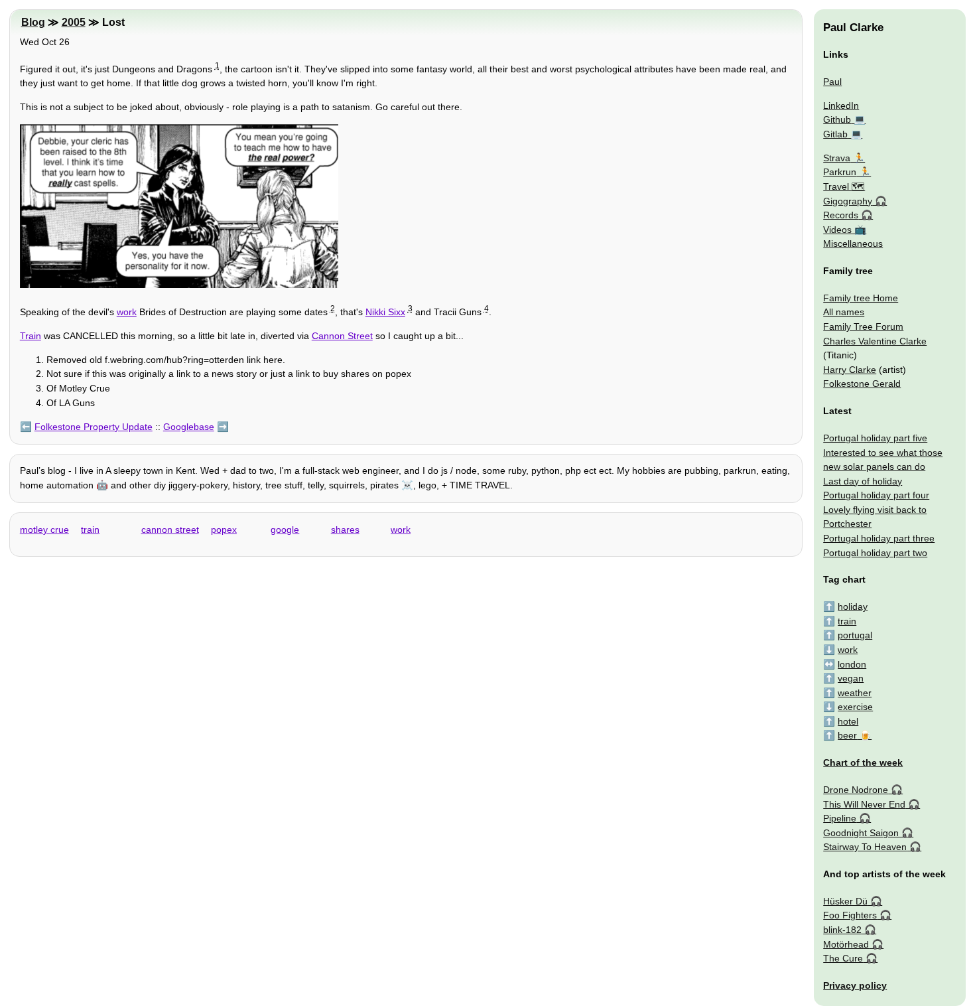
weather (855, 692)
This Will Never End (864, 804)
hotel (848, 721)
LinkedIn (841, 105)
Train (30, 335)
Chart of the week (863, 762)
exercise (855, 706)
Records (840, 215)
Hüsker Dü (845, 901)
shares (345, 529)
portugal (855, 635)
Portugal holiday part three (879, 538)
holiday (853, 606)
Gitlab (835, 134)
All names (843, 312)
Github (837, 119)
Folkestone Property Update (93, 426)
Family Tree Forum (863, 326)
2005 (74, 22)
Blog (33, 22)
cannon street (170, 529)
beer (847, 735)
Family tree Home (860, 298)
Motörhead (846, 944)
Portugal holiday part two (875, 552)
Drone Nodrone (855, 789)
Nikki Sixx (385, 312)
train (90, 529)
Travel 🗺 (844, 186)
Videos (837, 229)
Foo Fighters (850, 915)
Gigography (847, 201)
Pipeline (839, 818)
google (285, 529)
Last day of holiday (862, 481)
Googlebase (188, 426)
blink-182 (842, 929)
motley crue (44, 529)
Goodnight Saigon (861, 832)
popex (224, 529)
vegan (851, 678)
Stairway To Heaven (865, 846)
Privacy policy (855, 985)
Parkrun (839, 172)
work (127, 312)
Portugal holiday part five (875, 438)
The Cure (843, 958)
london (852, 664)
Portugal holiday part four (876, 495)
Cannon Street (342, 335)
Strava (836, 158)
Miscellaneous (853, 243)
